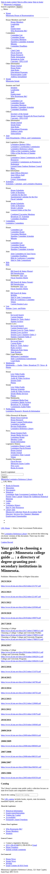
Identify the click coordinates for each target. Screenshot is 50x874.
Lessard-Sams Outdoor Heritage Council (26, 166)
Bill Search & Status (18, 293)
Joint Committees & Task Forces (23, 254)
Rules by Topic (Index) (19, 345)
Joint (7, 136)
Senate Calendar (17, 208)
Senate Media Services (19, 394)
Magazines (10, 488)
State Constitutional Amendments (23, 359)
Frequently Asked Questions (17, 820)
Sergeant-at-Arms (17, 59)
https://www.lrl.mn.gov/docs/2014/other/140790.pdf (21, 682)
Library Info (10, 510)
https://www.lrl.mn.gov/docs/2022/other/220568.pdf (21, 607)
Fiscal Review (16, 461)
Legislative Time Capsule (20, 455)
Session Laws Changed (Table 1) (23, 335)
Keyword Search (17, 315)
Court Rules (15, 361)
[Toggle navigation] (2, 9)
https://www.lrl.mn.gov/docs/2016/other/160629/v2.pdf (22, 657)
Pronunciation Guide (19, 74)
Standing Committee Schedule (22, 42)
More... (13, 168)
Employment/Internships (15, 813)
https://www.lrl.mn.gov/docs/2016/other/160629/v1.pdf (22, 652)
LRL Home (5, 528)
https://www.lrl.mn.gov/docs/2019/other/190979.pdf (21, 618)
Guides (8, 501)
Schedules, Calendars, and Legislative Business (24, 184)
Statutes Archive (17, 321)
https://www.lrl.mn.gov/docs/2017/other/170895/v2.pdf (22, 635)
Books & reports (17, 468)
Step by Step (11, 507)
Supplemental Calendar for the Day (24, 197)
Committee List (16, 35)
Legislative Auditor (18, 424)
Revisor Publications (18, 426)
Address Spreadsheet (19, 77)
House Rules (16, 68)
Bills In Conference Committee (22, 258)
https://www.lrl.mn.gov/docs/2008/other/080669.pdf (21, 746)
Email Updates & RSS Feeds (17, 866)
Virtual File (27, 497)
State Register (16, 352)
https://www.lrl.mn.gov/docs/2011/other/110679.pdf (21, 714)
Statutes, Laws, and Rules (16, 308)
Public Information (18, 57)
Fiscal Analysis (16, 53)
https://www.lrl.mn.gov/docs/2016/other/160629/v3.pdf (22, 661)
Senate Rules (16, 125)
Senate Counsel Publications (21, 422)
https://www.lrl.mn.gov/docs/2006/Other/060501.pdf (21, 767)
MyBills (14, 295)
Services (17, 514)
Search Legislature (8, 7)
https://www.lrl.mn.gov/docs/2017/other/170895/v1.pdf (22, 631)
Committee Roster (18, 37)
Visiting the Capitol (13, 815)
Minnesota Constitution (20, 356)
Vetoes (13, 302)
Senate (8, 79)
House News (11, 859)
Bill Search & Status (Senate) (22, 282)
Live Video (15, 374)
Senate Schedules (17, 203)
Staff (12, 26)
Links (8, 503)
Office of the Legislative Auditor (23, 151)
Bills (7, 262)
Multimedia (10, 363)
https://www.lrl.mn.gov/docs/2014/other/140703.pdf (21, 693)
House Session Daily (19, 433)
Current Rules (16, 343)
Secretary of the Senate (19, 114)
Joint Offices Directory (19, 173)
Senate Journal (16, 123)
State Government (22, 494)
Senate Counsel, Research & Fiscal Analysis (28, 116)
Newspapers (10, 490)
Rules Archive (16, 348)
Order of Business (18, 192)
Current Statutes (17, 317)
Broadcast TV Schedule (20, 217)
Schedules (10, 182)
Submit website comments (16, 850)
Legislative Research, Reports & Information (23, 411)
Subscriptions (16, 133)
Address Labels (17, 131)
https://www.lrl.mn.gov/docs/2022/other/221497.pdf (21, 597)
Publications (10, 409)
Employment (16, 29)
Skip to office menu (24, 2)
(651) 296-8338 (12, 845)
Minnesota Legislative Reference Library (16, 479)
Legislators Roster (18, 437)
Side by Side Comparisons (21, 260)
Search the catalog (8, 795)
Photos (13, 383)
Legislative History (13, 505)
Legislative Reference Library (22, 149)
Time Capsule (17, 497)
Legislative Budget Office (20, 144)
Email (34, 845)
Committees (10, 221)
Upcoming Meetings (18, 39)
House (8, 13)
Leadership (15, 24)
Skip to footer (38, 2)
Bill (21, 276)
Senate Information (18, 442)
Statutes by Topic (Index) (20, 319)
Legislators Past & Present (21, 448)
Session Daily (16, 380)
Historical (9, 492)
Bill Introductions (17, 273)
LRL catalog (9, 799)
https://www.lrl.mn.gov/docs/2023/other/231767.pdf (21, 586)
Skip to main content (9, 2)
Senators (14, 88)
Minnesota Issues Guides (20, 463)
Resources (20, 507)
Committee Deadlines (19, 46)
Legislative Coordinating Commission (25, 147)
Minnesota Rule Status (19, 350)
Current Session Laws (19, 304)
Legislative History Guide (20, 446)
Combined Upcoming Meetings (23, 214)
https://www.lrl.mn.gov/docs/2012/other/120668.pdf (21, 703)
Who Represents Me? (19, 31)
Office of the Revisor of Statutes (23, 153)
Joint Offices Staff (18, 175)
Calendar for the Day (19, 195)
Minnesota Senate (12, 81)
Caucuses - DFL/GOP (19, 61)
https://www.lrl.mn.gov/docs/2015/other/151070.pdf (21, 671)
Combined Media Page (19, 400)
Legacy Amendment (18, 179)
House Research (17, 55)
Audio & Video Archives (20, 378)
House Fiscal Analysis (19, 418)
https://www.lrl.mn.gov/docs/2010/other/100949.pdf (21, 725)
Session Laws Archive (19, 332)
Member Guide (16, 439)
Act (25, 276)
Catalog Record (7, 542)
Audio (22, 374)
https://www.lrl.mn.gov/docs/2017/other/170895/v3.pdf (22, 639)
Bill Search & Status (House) (22, 271)
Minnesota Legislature (12, 4)
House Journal (16, 66)
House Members (17, 22)
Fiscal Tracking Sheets (19, 278)
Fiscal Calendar (17, 199)
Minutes (14, 44)
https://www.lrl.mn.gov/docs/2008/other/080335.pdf (21, 756)
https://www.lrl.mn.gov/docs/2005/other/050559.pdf (21, 778)
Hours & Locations (30, 512)
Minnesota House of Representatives (20, 15)
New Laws (15, 466)
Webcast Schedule (18, 376)
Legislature (10, 494)
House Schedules (17, 190)
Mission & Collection (14, 512)
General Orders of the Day (21, 210)
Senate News (11, 861)
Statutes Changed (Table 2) (21, 337)
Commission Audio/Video (21, 407)
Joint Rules (15, 70)
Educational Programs (19, 72)
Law (7, 306)
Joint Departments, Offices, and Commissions (23, 138)
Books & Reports (12, 486)
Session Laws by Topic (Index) (23, 330)
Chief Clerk (15, 50)
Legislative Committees (15, 223)
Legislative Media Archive (21, 402)
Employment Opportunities (16, 516)
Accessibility (16, 177)
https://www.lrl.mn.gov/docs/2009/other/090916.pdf (21, 735)
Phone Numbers (12, 847)
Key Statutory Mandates (30, 514)
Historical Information (14, 811)
